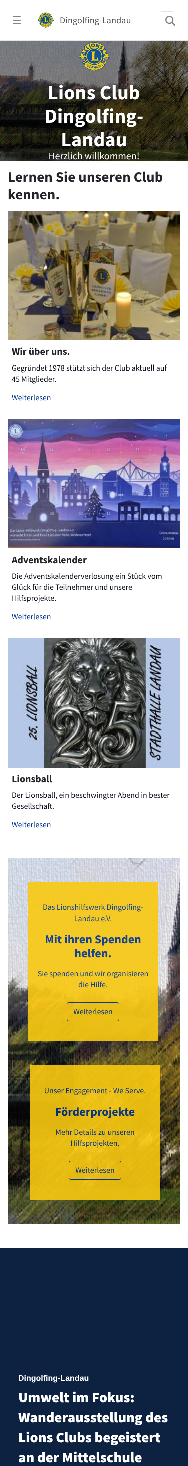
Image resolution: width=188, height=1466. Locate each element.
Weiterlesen (31, 398)
